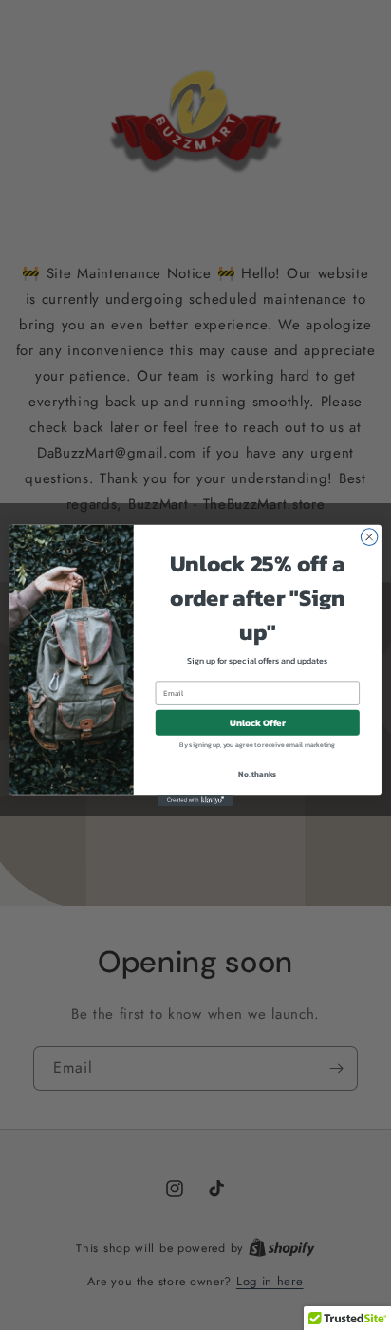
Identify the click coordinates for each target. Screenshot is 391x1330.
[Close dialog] (369, 536)
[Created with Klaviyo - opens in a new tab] (195, 800)
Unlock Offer (258, 722)
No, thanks (257, 773)
